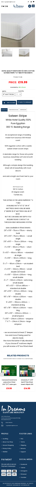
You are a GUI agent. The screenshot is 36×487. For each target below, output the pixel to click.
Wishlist (5, 452)
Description (4, 109)
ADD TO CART (10, 102)
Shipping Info (23, 109)
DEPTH (4, 91)
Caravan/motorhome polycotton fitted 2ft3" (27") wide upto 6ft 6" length (9, 382)
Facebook (24, 464)
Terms (23, 442)
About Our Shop (8, 442)
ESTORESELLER (25, 485)
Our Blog (5, 439)
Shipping (23, 445)
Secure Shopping (8, 445)
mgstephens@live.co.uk (12, 425)
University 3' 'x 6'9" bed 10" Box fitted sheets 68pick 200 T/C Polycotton (27, 382)
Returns (23, 448)
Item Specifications (13, 109)
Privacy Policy (7, 448)
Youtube (23, 477)
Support (23, 452)
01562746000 (9, 422)
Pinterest (24, 474)
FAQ (22, 439)
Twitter (23, 467)
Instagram (24, 471)
